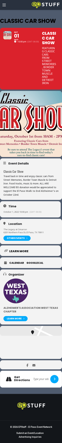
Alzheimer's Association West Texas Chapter (30, 309)
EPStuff (22, 427)
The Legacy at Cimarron (15, 229)
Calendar (16, 262)
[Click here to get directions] (54, 379)
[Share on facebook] (27, 365)
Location (15, 223)
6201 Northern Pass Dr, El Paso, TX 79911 (23, 232)
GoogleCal (34, 262)
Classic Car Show (13, 171)
